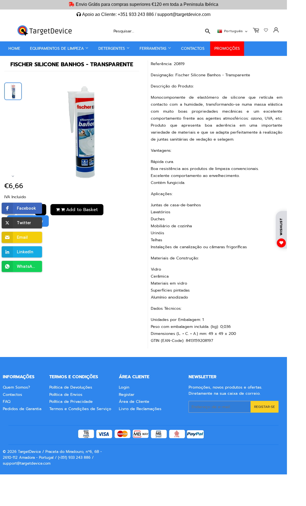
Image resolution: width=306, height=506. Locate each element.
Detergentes (112, 48)
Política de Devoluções (70, 387)
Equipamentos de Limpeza (57, 48)
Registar (127, 395)
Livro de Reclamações (140, 409)
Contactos (193, 48)
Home (14, 48)
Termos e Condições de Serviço (80, 409)
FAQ (6, 402)
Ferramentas (154, 48)
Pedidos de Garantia (22, 409)
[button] (22, 208)
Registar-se (264, 406)
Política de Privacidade (71, 402)
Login (124, 387)
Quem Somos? (16, 387)
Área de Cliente (134, 402)
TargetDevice (29, 451)
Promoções (227, 48)
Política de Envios (65, 395)
